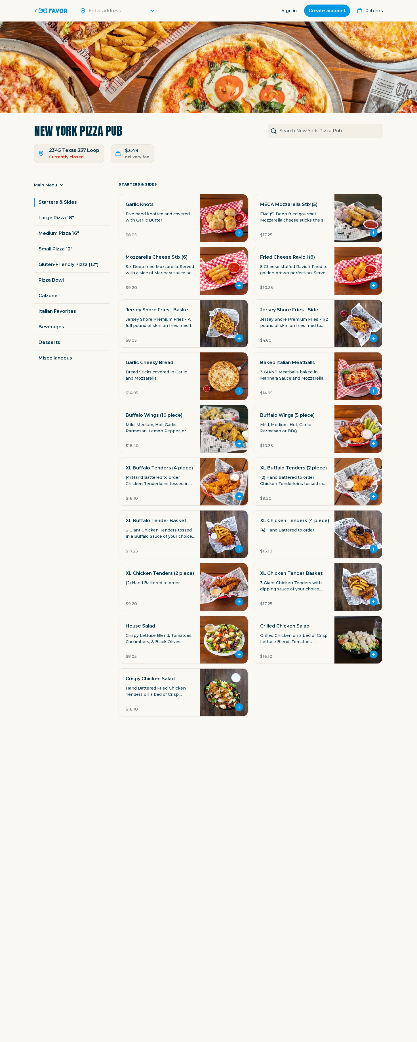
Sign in (289, 10)
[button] (71, 187)
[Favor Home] (52, 11)
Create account (327, 10)
